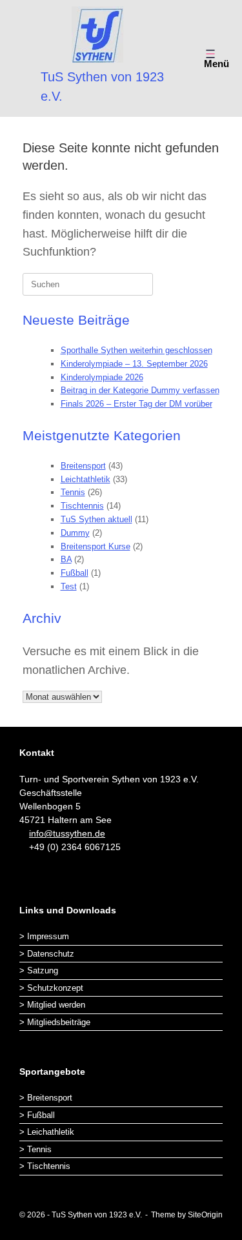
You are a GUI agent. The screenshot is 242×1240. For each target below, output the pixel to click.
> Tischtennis (44, 1166)
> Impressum (44, 936)
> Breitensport (45, 1098)
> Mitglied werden (52, 1005)
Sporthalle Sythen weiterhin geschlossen (136, 350)
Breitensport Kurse (95, 546)
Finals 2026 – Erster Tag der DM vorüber (136, 404)
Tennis (73, 492)
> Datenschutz (46, 954)
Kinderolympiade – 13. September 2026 (134, 364)
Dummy (75, 533)
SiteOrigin (205, 1215)
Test (69, 586)
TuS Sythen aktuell (96, 519)
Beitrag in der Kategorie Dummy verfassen (140, 390)
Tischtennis (82, 506)
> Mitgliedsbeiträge (54, 1022)
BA (66, 559)
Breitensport (83, 466)
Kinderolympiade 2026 (102, 377)
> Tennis (35, 1149)
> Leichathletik (46, 1132)
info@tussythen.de (67, 833)
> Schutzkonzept (51, 988)
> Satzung (38, 970)
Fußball (74, 573)
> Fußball (37, 1115)
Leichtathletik (85, 479)
